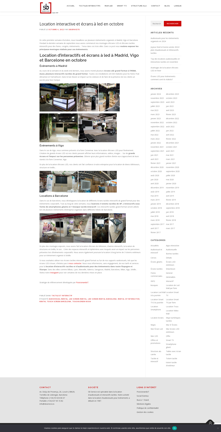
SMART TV (122, 6)
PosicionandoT (82, 282)
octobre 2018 (156, 208)
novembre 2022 (157, 122)
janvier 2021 (171, 163)
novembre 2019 (172, 187)
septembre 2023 (157, 102)
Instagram (54, 272)
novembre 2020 (172, 167)
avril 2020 (155, 183)
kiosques (154, 285)
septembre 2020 (173, 171)
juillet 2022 (155, 130)
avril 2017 (155, 228)
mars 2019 (155, 200)
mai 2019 (154, 196)
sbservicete (74, 29)
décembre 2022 (172, 118)
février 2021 (156, 163)
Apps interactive (172, 245)
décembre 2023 (172, 94)
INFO (153, 281)
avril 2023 (170, 110)
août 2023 (170, 102)
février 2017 (156, 232)
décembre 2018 (172, 204)
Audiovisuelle (171, 249)
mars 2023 (155, 114)
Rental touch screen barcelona (55, 301)
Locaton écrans (157, 318)
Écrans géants (156, 262)
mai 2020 (170, 179)
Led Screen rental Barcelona (102, 299)
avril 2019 (170, 196)
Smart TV (170, 340)
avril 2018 (170, 216)
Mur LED (154, 336)
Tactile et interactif (62, 296)
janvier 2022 (156, 143)
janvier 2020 (171, 183)
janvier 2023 (156, 118)
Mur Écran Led (157, 329)
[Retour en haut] (210, 423)
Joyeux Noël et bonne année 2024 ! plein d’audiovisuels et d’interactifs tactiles (165, 50)
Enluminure (170, 269)
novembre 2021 (157, 147)
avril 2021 (155, 159)
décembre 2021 (172, 143)
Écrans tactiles (157, 269)
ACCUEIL (71, 6)
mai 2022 (154, 135)
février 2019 (171, 200)
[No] (218, 428)
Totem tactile (171, 358)
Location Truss (172, 306)
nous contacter (75, 263)
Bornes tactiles (172, 253)
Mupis (153, 325)
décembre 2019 (157, 187)
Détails (169, 258)
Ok (174, 428)
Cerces (153, 258)
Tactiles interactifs (89, 6)
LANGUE (177, 6)
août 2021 (170, 151)
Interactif (169, 281)
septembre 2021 (157, 151)
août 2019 (155, 191)
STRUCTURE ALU (139, 6)
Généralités (170, 277)
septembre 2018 (173, 208)
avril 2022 (170, 135)
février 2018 (171, 220)
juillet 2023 (155, 106)
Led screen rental (78, 299)
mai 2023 (154, 110)
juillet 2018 (155, 212)
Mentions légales (144, 404)
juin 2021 (154, 155)
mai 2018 (154, 216)
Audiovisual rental (58, 299)
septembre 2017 (157, 224)
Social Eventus (143, 396)
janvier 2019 (156, 204)
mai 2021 (170, 155)
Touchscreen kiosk (81, 301)
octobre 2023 (171, 98)
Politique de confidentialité (148, 408)
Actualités (155, 245)
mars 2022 (155, 139)
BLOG (167, 6)
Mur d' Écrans (171, 325)
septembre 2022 (157, 126)
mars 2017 (170, 228)
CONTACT (155, 6)
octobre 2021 (171, 147)
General (169, 273)
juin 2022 (170, 130)
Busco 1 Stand (143, 400)
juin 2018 (170, 212)
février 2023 (171, 114)
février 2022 (171, 139)
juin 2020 (154, 179)
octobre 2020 (156, 171)
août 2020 (155, 175)
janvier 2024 (156, 94)
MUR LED (109, 6)
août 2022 (170, 126)
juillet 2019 (170, 191)
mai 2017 (170, 224)
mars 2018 (155, 220)
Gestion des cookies (145, 412)
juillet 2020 (170, 175)
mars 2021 (170, 159)
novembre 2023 (157, 98)
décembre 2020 (157, 167)
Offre (168, 336)
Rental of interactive (129, 299)
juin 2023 (170, 106)
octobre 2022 (171, 122)
